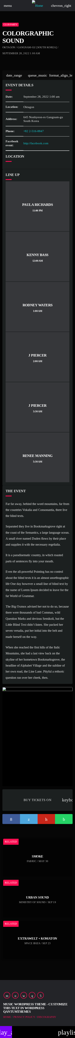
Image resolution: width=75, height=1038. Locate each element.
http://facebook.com (35, 143)
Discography (46, 1016)
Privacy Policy (24, 1016)
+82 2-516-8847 (33, 131)
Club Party (10, 24)
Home (7, 1016)
